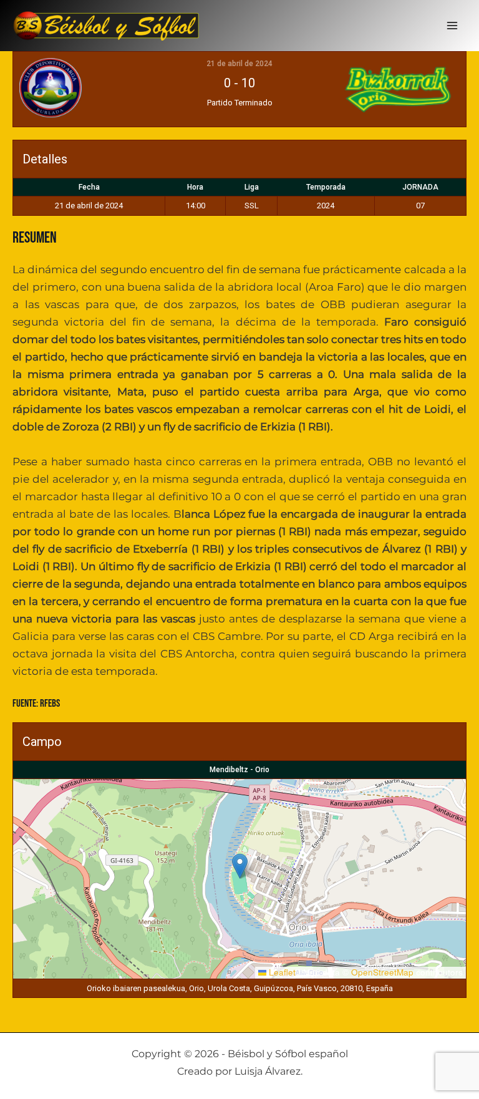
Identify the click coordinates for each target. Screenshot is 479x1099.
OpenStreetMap (382, 972)
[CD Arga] (94, 89)
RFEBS (50, 703)
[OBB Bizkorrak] (385, 89)
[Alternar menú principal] (452, 25)
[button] (240, 866)
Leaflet (281, 972)
